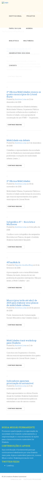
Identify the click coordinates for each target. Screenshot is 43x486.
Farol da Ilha (15, 28)
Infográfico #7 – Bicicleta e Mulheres (21, 223)
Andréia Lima (20, 99)
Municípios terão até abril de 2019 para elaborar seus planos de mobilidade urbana (22, 303)
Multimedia (28, 41)
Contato (13, 65)
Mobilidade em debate (18, 140)
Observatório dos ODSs (19, 53)
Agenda (29, 28)
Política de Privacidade (32, 479)
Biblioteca (14, 41)
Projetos (31, 16)
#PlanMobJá (13, 262)
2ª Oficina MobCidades (18, 181)
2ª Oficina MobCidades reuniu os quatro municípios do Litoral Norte (24, 94)
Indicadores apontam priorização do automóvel (20, 382)
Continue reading (15, 125)
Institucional (15, 16)
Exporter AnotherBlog (24, 265)
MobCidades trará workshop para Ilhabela (21, 341)
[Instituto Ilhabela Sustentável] (5, 5)
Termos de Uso (15, 479)
